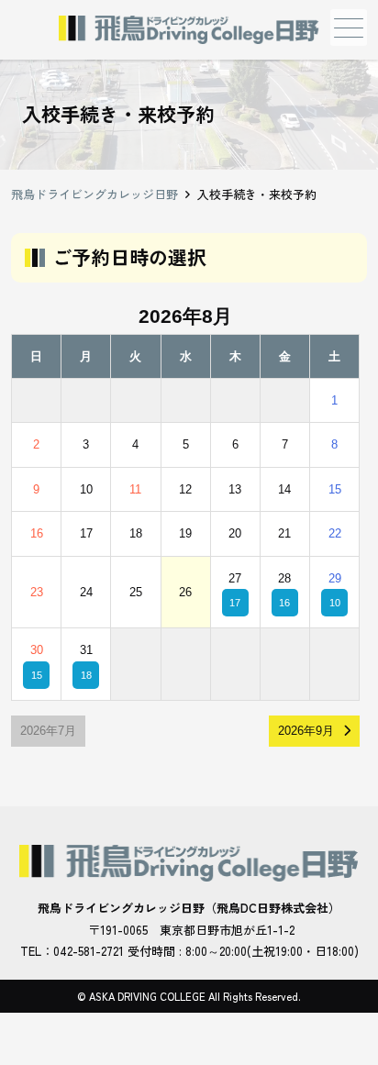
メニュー (348, 27)
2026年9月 (306, 731)
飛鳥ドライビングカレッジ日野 (94, 194)
